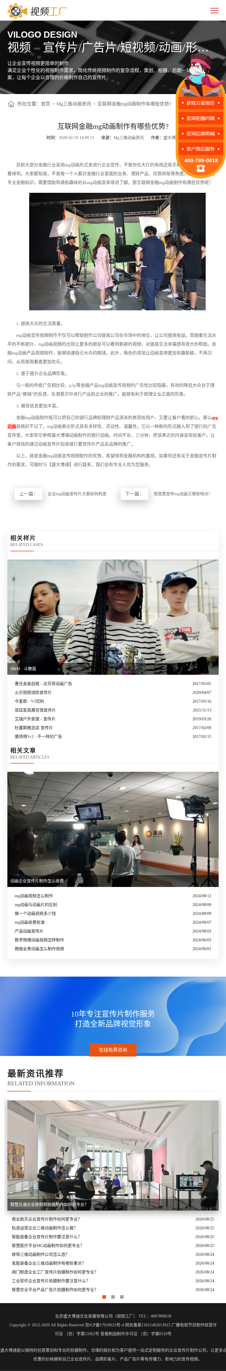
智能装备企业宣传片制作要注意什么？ (47, 1237)
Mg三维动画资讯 (73, 103)
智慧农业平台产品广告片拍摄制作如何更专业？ (55, 1290)
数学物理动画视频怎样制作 (39, 940)
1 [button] (104, 1295)
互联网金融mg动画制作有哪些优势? (134, 103)
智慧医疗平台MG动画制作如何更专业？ (48, 1245)
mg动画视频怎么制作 (34, 896)
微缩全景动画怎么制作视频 (39, 949)
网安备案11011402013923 (147, 1325)
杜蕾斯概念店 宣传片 (34, 728)
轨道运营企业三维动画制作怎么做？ (45, 1228)
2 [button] (113, 1295)
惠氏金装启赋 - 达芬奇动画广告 (43, 684)
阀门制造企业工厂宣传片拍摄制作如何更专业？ (55, 1272)
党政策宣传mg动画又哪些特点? (182, 494)
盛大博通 (8, 1350)
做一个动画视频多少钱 (35, 913)
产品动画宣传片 (29, 931)
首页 (45, 103)
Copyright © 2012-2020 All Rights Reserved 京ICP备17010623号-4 (66, 1325)
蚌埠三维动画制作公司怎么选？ (40, 1254)
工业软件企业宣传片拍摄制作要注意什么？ (51, 1281)
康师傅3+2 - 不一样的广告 (38, 736)
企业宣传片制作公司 (187, 1350)
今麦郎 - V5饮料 (29, 701)
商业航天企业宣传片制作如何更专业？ (47, 1219)
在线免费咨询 (113, 1049)
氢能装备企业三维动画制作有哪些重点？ (49, 1263)
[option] (113, 1195)
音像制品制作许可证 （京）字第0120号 (136, 1334)
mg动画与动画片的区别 (36, 905)
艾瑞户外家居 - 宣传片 (35, 719)
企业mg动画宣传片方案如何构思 (77, 494)
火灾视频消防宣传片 (33, 692)
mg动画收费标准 (30, 922)
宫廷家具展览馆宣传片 (35, 710)
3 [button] (122, 1295)
